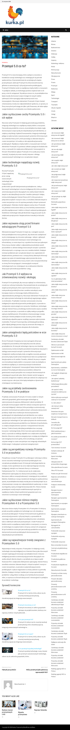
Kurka (14, 727)
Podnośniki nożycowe (58, 542)
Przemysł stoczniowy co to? (27, 605)
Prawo (53, 82)
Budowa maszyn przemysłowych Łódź (7, 712)
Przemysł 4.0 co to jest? (25, 634)
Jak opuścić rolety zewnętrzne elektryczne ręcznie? (58, 392)
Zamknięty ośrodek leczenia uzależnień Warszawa (57, 650)
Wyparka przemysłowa (22, 713)
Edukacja (54, 54)
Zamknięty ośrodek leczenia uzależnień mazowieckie (57, 618)
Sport (53, 95)
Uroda (53, 111)
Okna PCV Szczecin (57, 470)
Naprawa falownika (40, 710)
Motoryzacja (55, 70)
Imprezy (53, 60)
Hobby (53, 57)
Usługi (53, 114)
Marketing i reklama (57, 63)
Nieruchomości (56, 73)
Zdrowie (54, 120)
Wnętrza (54, 117)
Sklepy (53, 92)
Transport (54, 101)
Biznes (53, 44)
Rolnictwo (54, 89)
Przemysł (5, 62)
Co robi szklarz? (56, 403)
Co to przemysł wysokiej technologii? (30, 649)
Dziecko (53, 51)
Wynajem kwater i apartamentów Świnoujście (57, 492)
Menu (6, 30)
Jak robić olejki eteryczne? (59, 166)
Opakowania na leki (57, 350)
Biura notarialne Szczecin (59, 545)
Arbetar (53, 41)
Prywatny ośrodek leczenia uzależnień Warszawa (57, 610)
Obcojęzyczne (55, 76)
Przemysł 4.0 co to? (24, 590)
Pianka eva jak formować (59, 474)
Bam (33, 727)
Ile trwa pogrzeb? (56, 428)
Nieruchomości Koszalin (58, 570)
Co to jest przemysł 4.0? (25, 619)
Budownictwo (55, 47)
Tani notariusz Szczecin (58, 448)
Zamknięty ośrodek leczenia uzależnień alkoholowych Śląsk (57, 602)
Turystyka (54, 105)
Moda (53, 67)
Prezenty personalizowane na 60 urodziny (58, 586)
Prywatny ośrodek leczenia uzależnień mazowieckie (57, 625)
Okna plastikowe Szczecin (59, 467)
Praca (53, 79)
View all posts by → (20, 684)
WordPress (26, 727)
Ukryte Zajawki (56, 108)
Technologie (55, 98)
